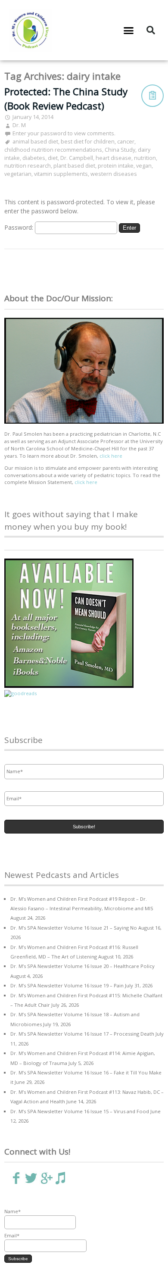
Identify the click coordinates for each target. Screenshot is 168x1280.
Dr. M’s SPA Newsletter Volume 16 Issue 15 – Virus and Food (79, 1111)
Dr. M (19, 125)
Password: (19, 227)
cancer (125, 141)
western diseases (113, 174)
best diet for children (88, 141)
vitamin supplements (61, 174)
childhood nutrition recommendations (53, 149)
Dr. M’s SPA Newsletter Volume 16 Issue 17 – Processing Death (82, 1033)
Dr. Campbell (76, 158)
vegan (144, 165)
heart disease (113, 158)
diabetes (33, 158)
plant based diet (74, 165)
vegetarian (17, 174)
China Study (120, 149)
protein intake (116, 165)
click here (111, 456)
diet (53, 158)
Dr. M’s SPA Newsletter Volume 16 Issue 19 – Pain (67, 985)
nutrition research (27, 165)
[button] (129, 30)
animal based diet (35, 141)
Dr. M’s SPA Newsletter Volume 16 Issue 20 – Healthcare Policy (82, 966)
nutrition (145, 158)
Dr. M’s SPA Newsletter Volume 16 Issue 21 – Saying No (73, 927)
